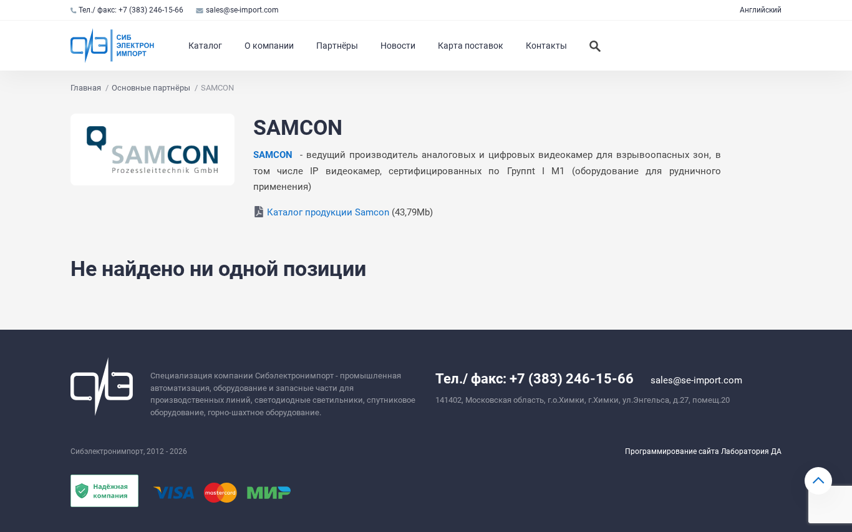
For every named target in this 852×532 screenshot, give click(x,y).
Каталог (205, 46)
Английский (761, 10)
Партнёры (337, 46)
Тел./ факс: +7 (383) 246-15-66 (131, 10)
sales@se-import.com (242, 10)
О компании (269, 46)
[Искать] (595, 45)
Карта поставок (470, 46)
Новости (397, 46)
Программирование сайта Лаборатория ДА (703, 451)
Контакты (546, 46)
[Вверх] (818, 481)
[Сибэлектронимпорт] (112, 45)
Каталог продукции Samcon (328, 212)
